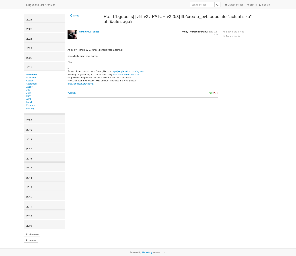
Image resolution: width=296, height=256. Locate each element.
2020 (29, 120)
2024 (29, 38)
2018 (29, 139)
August (29, 86)
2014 (29, 177)
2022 (29, 58)
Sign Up (265, 4)
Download (31, 240)
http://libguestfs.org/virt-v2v (81, 83)
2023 (29, 48)
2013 (29, 187)
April (28, 98)
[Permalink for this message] (217, 34)
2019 (29, 129)
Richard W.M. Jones (88, 31)
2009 (29, 225)
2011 (29, 206)
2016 (29, 158)
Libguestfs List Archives (40, 5)
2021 (29, 67)
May (28, 95)
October (30, 80)
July (28, 89)
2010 (29, 216)
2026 (29, 19)
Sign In (253, 4)
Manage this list (235, 4)
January (30, 108)
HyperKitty (147, 252)
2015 (29, 168)
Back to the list (233, 36)
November (31, 77)
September (31, 83)
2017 (29, 149)
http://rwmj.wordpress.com (126, 74)
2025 (29, 29)
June (28, 92)
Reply (73, 92)
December (31, 74)
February (30, 105)
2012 (29, 197)
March (29, 101)
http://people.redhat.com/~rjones (128, 71)
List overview (33, 234)
